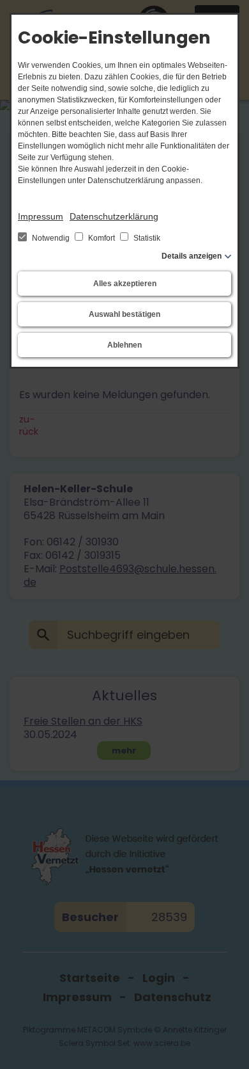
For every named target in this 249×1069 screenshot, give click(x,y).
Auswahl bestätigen (124, 314)
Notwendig (51, 238)
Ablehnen (124, 345)
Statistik (146, 238)
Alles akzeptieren (124, 283)
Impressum (40, 216)
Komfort (101, 238)
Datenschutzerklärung (114, 216)
